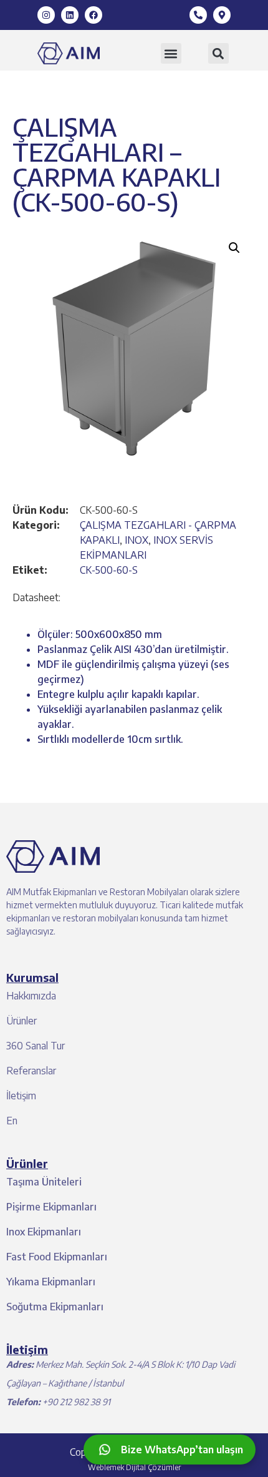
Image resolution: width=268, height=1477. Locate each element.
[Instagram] (46, 15)
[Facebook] (93, 15)
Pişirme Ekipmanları (51, 1206)
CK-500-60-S (109, 570)
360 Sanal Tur (35, 1045)
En (11, 1120)
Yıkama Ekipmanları (50, 1281)
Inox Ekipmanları (43, 1231)
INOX (136, 540)
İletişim (21, 1095)
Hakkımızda (31, 995)
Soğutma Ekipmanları (54, 1306)
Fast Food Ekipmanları (56, 1256)
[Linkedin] (70, 15)
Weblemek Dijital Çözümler (134, 1467)
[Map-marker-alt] (222, 15)
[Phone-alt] (198, 15)
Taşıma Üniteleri (44, 1181)
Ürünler (21, 1020)
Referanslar (31, 1070)
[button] (171, 53)
